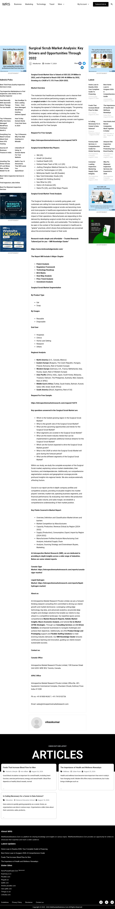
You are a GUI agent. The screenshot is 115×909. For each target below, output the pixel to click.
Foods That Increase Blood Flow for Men (93, 108)
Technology (41, 4)
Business (18, 4)
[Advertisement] (57, 25)
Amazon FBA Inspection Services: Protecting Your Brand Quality (109, 146)
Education (9, 800)
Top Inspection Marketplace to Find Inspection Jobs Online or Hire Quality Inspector (12, 93)
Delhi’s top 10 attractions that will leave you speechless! (20, 166)
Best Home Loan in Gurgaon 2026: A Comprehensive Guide (23, 853)
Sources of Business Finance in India (5, 150)
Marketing (29, 4)
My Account (82, 4)
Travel (51, 4)
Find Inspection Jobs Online (10, 183)
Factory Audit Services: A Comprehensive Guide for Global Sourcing (94, 146)
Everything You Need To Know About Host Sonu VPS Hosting (5, 139)
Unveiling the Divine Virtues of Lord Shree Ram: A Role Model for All (5, 166)
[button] (100, 4)
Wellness (66, 771)
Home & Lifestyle (11, 771)
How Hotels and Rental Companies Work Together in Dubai (109, 126)
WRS (6, 4)
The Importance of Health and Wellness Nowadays (80, 767)
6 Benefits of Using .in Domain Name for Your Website (20, 152)
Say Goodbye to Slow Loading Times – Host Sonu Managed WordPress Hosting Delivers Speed (20, 107)
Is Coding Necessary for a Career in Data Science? (23, 796)
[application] (63, 4)
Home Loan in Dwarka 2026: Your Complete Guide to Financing (93, 89)
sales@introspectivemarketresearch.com (52, 704)
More (60, 4)
